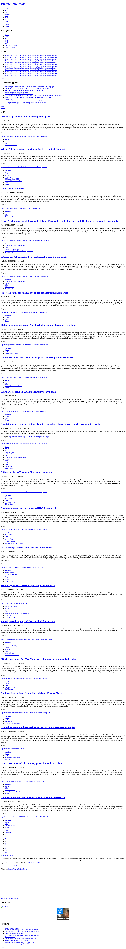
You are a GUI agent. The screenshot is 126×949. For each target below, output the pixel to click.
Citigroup (8, 177)
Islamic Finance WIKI (34, 863)
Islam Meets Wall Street (13, 188)
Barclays (7, 175)
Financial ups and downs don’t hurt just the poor (25, 116)
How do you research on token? (15, 933)
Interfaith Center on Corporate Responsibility (19, 251)
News (6, 9)
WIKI (6, 21)
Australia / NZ (9, 452)
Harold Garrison (10, 542)
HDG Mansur (9, 538)
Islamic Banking (10, 572)
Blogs (6, 17)
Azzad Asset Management (13, 249)
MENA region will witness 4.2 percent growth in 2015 (28, 585)
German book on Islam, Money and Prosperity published (22, 931)
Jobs (6, 10)
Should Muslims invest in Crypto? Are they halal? (20, 938)
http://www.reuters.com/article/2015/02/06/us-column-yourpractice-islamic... (24, 411)
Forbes (7, 184)
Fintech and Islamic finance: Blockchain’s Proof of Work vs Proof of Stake (28, 97)
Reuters (7, 420)
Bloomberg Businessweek (13, 723)
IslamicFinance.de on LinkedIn (9, 865)
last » (6, 852)
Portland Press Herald (11, 353)
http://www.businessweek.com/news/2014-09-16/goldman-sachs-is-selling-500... (26, 713)
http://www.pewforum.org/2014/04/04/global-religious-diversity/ (29, 437)
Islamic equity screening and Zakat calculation (19, 94)
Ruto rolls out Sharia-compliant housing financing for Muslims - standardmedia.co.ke (31, 55)
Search (7, 25)
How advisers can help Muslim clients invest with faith (28, 391)
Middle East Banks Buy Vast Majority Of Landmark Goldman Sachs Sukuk (39, 659)
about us (7, 23)
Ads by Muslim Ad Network (10, 898)
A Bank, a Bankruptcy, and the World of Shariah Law (28, 621)
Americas (8, 139)
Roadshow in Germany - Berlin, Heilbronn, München (21, 930)
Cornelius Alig (9, 540)
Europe (7, 459)
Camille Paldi (9, 581)
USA (6, 143)
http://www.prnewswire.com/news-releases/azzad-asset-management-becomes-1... (26, 240)
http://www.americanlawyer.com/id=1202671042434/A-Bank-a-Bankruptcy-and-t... (27, 639)
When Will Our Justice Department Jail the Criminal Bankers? (33, 149)
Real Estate (8, 499)
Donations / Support (11, 45)
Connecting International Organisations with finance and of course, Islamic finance (30, 101)
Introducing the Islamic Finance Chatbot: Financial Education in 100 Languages (29, 87)
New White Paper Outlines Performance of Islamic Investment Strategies (38, 727)
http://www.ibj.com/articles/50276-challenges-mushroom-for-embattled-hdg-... (25, 529)
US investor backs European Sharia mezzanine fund (27, 472)
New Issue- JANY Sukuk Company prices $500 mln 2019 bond (32, 763)
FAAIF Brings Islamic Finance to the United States (26, 547)
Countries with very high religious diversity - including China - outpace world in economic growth (50, 424)
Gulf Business (9, 689)
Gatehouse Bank (10, 502)
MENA (7, 463)
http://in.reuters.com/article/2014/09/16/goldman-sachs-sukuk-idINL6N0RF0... (25, 817)
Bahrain (7, 649)
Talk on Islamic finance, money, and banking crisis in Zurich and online (27, 88)
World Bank (8, 615)
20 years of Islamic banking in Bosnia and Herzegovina (22, 935)
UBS (6, 182)
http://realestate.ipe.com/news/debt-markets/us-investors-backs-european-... (24, 492)
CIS (6, 455)
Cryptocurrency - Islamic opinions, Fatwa (18, 944)
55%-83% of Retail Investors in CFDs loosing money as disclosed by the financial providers (33, 95)
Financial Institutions (11, 606)
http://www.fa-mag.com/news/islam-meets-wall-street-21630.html (21, 208)
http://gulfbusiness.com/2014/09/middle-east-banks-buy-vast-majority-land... (24, 678)
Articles (7, 14)
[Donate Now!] (63, 919)
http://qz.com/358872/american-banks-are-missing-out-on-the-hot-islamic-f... (24, 312)
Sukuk (7, 684)
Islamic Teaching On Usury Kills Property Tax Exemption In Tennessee (37, 357)
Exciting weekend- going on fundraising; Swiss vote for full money (25, 103)
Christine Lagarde (10, 617)
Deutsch (7, 26)
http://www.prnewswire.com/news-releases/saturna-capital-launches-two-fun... (25, 276)
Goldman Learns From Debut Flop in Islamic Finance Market (32, 693)
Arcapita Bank (9, 653)
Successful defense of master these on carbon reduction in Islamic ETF (27, 90)
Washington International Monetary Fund (17, 613)
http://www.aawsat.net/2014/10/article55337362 (16, 603)
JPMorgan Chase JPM (12, 179)
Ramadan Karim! (10, 937)
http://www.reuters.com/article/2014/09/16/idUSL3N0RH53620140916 (23, 781)
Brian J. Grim (9, 468)
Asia (6, 450)
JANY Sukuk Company (12, 791)
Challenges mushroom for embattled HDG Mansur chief (29, 508)
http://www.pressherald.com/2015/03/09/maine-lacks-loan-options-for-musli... (25, 345)
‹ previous (8, 832)
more (2, 78)
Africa (7, 447)
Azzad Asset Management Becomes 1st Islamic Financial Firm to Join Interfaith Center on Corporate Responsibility (59, 221)
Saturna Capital (9, 287)
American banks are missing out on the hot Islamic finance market (34, 292)
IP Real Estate (9, 504)
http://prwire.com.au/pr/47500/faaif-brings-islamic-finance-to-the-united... (23, 567)
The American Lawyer (12, 655)
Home (3, 108)
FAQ (6, 19)
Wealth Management (11, 574)
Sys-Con (7, 759)
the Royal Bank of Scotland (13, 181)
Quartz (7, 321)
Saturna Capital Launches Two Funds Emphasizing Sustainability (34, 257)
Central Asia (8, 454)
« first (6, 831)
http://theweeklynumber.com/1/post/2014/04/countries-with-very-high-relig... (24, 443)
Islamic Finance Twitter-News (17, 869)
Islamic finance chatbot (12, 928)
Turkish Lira (8, 99)
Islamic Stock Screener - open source (16, 940)
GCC (6, 461)
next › (6, 850)
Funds (7, 283)
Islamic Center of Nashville (13, 386)
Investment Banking (11, 646)
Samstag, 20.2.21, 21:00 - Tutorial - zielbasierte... (20, 942)
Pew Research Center (11, 466)
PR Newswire (9, 252)
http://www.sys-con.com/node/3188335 (13, 749)
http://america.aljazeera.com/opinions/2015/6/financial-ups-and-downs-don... (24, 136)
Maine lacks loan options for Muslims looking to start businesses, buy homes (39, 325)
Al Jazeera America (11, 145)
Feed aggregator (10, 47)
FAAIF (7, 579)
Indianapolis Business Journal (14, 543)
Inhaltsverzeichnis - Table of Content (16, 92)
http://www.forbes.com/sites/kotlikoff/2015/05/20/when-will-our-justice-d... (24, 167)
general (7, 141)
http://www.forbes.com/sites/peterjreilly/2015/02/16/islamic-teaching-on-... (24, 377)
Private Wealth (9, 217)
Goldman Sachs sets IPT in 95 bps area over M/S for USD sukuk (33, 797)
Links (6, 16)
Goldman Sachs (10, 687)
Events (7, 12)
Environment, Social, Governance (15, 245)
